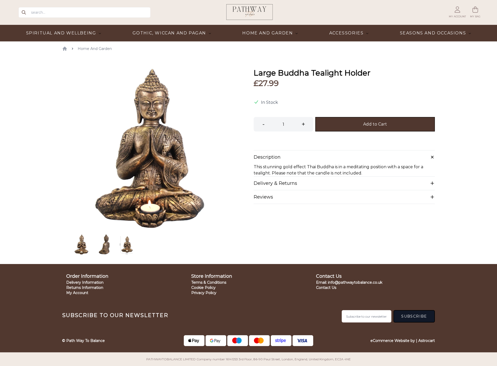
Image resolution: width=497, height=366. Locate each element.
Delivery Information (85, 282)
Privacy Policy (203, 292)
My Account (77, 292)
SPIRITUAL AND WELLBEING (62, 33)
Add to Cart (375, 124)
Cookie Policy (203, 287)
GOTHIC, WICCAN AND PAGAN (170, 33)
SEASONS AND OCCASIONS (433, 33)
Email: (349, 282)
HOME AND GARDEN (268, 33)
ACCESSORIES (347, 33)
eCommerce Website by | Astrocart (402, 340)
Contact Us (326, 287)
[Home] (64, 48)
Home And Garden (95, 48)
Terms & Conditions (208, 282)
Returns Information (84, 287)
